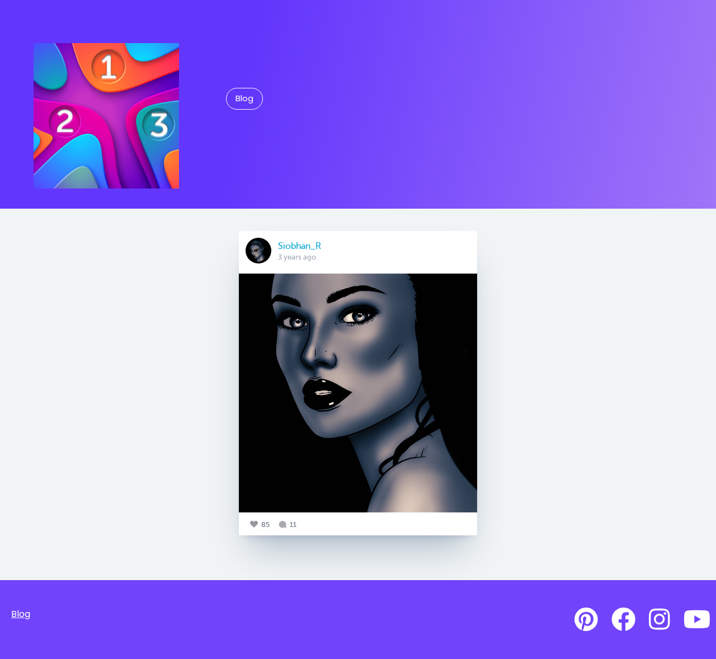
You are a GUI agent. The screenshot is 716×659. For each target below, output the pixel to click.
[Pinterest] (586, 620)
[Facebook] (623, 620)
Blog (244, 98)
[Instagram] (659, 620)
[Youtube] (697, 620)
